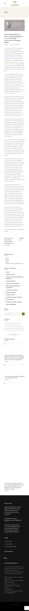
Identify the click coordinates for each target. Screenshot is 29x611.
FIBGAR (7, 260)
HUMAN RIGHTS (8, 241)
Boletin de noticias (10, 274)
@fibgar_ (7, 261)
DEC (5, 214)
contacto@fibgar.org (13, 334)
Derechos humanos (10, 281)
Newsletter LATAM (10, 294)
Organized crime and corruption (14, 297)
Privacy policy (8, 541)
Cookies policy (8, 544)
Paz (9, 245)
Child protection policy (10, 546)
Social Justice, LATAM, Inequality (14, 302)
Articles (11, 44)
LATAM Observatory (11, 292)
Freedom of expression (11, 290)
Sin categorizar (17, 44)
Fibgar (7, 44)
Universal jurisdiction (11, 304)
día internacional (8, 238)
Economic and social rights (12, 283)
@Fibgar (7, 258)
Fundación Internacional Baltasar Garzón (14, 263)
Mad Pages (16, 604)
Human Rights (7, 239)
